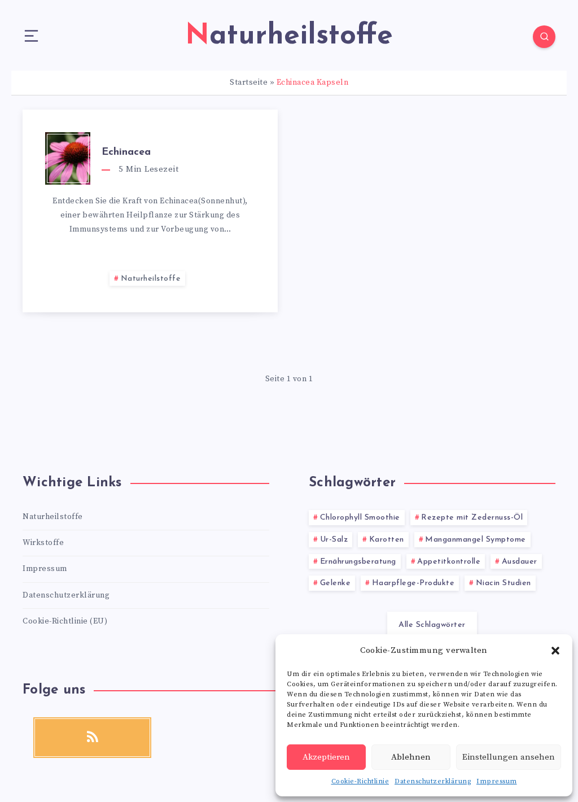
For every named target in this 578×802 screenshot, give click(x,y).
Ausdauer (519, 561)
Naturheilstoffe (151, 278)
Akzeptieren (326, 757)
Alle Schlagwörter (432, 625)
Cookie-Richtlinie (360, 781)
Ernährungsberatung (358, 561)
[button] (555, 650)
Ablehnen (411, 757)
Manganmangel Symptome (475, 539)
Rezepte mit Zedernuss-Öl (472, 517)
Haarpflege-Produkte (413, 583)
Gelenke (335, 583)
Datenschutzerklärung (433, 781)
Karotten (386, 539)
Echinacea (126, 152)
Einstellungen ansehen (508, 757)
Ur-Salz (334, 539)
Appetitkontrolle (448, 561)
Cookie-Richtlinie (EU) (65, 621)
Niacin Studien (503, 583)
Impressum (496, 781)
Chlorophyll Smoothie (360, 517)
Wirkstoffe (43, 543)
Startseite (249, 82)
